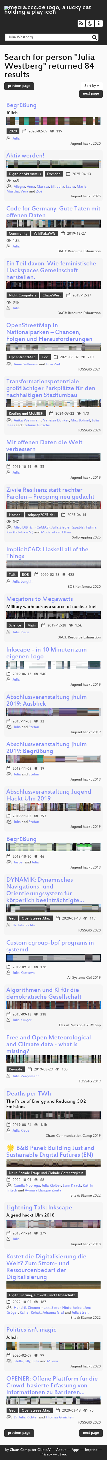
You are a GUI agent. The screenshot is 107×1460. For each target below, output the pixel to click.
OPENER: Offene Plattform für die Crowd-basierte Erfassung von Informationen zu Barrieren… (52, 1386)
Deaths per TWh (28, 1094)
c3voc (62, 1455)
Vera (24, 192)
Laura (70, 187)
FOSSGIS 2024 (89, 431)
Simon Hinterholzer (67, 1308)
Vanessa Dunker (56, 421)
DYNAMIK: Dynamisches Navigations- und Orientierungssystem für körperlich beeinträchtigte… (45, 890)
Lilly (28, 1361)
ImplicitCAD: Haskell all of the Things (47, 553)
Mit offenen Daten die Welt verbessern (44, 446)
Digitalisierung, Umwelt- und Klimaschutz (42, 1295)
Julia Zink (53, 364)
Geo (45, 357)
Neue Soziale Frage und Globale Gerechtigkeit (46, 1173)
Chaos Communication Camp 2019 (73, 1136)
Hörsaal (15, 515)
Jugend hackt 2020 (85, 144)
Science (15, 626)
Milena (52, 1361)
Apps (75, 1450)
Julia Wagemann (26, 1076)
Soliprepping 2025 (86, 538)
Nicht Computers (22, 296)
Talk (12, 575)
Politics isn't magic (31, 1330)
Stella (18, 1361)
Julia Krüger (22, 1020)
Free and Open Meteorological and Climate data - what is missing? (48, 1045)
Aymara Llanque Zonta (43, 1191)
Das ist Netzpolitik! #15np (80, 1025)
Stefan (34, 727)
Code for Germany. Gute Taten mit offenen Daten (53, 213)
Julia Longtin (23, 582)
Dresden (53, 174)
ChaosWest (52, 296)
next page (91, 94)
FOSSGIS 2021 (89, 370)
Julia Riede (21, 632)
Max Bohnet (80, 421)
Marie (81, 187)
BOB (25, 575)
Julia (16, 139)
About (61, 1450)
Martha (13, 192)
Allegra (19, 187)
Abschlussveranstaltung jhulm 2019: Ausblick (46, 701)
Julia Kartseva (24, 973)
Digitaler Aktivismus (25, 174)
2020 (13, 132)
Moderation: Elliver (56, 533)
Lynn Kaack (72, 1186)
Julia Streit (80, 1313)
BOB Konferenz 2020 (84, 587)
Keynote (15, 1070)
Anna (31, 187)
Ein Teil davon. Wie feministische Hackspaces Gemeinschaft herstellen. (51, 271)
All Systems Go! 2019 (84, 978)
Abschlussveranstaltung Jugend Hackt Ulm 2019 (48, 796)
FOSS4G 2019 (90, 1082)
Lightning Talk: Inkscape (39, 1208)
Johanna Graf (53, 1313)
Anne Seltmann (26, 364)
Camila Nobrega (27, 1186)
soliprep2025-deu (42, 515)
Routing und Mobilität (26, 414)
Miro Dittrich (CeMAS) (32, 528)
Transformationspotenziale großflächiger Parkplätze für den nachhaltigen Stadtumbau (50, 388)
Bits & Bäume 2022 (85, 1196)
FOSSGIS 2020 (89, 931)
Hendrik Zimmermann (32, 1308)
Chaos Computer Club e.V (30, 1450)
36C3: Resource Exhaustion (79, 251)
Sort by (90, 86)
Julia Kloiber (51, 1186)
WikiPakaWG (44, 234)
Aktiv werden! (25, 156)
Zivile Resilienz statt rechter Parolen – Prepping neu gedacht (50, 494)
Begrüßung (21, 105)
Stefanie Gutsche (36, 425)
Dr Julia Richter (25, 925)
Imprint (91, 1450)
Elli (53, 187)
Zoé (39, 192)
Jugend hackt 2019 (85, 478)
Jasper (19, 863)
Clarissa (43, 187)
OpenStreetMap (22, 357)
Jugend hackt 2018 (85, 1244)
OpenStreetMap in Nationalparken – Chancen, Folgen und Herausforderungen (49, 332)
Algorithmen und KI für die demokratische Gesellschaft (44, 994)
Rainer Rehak (30, 1313)
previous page (19, 86)
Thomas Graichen (60, 1418)
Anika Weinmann (27, 421)
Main (31, 626)
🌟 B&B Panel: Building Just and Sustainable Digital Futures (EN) (50, 1152)
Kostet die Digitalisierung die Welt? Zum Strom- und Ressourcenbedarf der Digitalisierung (46, 1267)
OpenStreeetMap (36, 919)
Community (18, 234)
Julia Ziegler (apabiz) (67, 528)
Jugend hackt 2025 (85, 196)
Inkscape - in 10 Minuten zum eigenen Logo (46, 654)
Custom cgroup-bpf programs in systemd (50, 947)
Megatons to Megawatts (39, 599)
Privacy (46, 1455)
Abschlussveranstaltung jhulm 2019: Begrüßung (46, 748)
